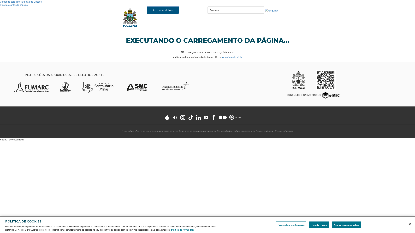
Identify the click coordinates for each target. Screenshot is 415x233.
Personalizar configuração (291, 224)
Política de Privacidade (182, 229)
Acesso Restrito (162, 10)
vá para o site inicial (232, 57)
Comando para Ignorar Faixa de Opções (21, 1)
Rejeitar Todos (319, 224)
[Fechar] (409, 224)
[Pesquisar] (271, 10)
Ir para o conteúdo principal (14, 4)
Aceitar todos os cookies (346, 224)
